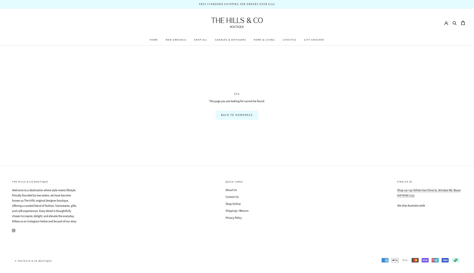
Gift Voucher (314, 40)
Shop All (200, 40)
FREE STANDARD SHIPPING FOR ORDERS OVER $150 (237, 4)
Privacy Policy (234, 217)
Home (154, 40)
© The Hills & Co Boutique (33, 261)
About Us (231, 190)
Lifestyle (289, 40)
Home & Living (264, 40)
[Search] (455, 23)
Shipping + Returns (237, 210)
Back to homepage (237, 115)
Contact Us (232, 196)
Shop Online (233, 203)
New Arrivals (176, 40)
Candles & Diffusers (230, 40)
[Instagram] (13, 230)
